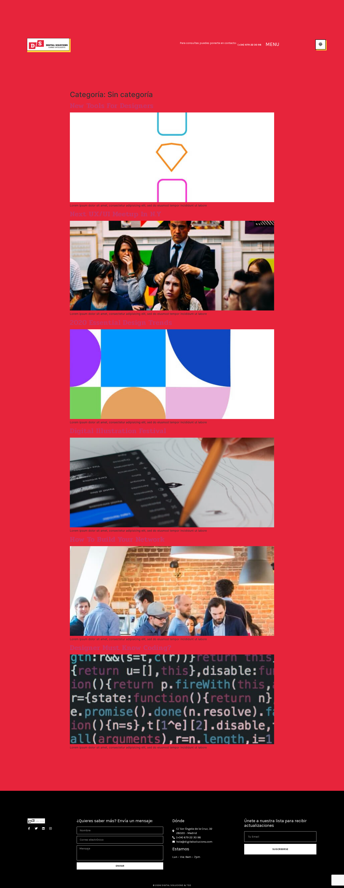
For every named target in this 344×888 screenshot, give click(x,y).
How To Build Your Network (117, 539)
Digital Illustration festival (118, 430)
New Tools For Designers (112, 105)
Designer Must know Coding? (121, 647)
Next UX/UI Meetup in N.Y (115, 214)
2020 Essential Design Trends (121, 322)
